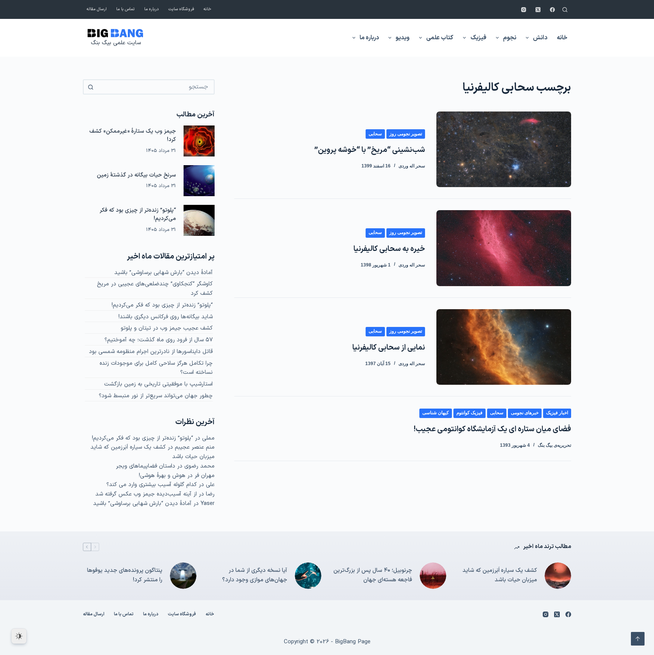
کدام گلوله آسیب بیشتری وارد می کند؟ (151, 484)
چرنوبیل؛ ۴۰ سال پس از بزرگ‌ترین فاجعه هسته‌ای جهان (372, 575)
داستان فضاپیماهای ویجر (145, 466)
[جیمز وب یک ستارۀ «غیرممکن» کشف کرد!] (199, 140)
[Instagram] (523, 9)
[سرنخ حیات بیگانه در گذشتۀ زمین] (199, 180)
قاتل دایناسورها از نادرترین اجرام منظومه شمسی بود (151, 351)
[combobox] (155, 86)
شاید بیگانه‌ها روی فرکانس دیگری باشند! (165, 317)
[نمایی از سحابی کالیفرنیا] (503, 347)
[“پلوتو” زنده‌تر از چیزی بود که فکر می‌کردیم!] (199, 220)
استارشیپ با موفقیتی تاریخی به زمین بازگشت (158, 384)
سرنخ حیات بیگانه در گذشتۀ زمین (136, 175)
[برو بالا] (638, 639)
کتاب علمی (439, 37)
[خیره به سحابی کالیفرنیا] (503, 248)
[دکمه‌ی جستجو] (90, 87)
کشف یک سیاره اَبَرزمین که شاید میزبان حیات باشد (499, 575)
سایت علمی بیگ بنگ (116, 43)
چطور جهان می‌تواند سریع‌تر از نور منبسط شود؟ (156, 396)
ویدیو (403, 37)
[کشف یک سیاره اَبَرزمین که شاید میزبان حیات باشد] (558, 575)
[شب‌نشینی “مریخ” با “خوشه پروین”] (503, 149)
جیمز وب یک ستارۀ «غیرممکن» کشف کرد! (132, 135)
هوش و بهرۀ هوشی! (162, 475)
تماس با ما (125, 9)
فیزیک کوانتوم (469, 412)
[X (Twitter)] (538, 9)
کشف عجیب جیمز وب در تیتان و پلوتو (167, 328)
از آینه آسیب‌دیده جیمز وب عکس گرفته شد (146, 494)
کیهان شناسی (435, 412)
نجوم (509, 37)
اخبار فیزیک (557, 412)
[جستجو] (564, 9)
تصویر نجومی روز (405, 133)
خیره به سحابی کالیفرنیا (389, 249)
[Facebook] (552, 9)
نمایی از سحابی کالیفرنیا (388, 347)
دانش (540, 37)
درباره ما (151, 9)
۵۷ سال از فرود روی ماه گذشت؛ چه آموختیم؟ (158, 340)
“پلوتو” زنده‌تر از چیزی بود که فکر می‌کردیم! (138, 214)
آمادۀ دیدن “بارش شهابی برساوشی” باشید (163, 272)
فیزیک (478, 37)
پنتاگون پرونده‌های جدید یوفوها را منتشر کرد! (124, 575)
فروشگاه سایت (181, 9)
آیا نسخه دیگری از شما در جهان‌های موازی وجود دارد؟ (254, 575)
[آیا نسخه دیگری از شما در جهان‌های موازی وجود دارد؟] (308, 575)
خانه (207, 9)
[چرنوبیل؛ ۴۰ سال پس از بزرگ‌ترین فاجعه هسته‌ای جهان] (433, 575)
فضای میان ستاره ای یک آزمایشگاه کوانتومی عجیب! (492, 429)
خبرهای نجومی (525, 412)
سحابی (375, 133)
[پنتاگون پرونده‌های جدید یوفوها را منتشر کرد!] (183, 575)
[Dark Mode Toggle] (18, 636)
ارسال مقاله (97, 9)
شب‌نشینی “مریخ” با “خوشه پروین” (370, 150)
